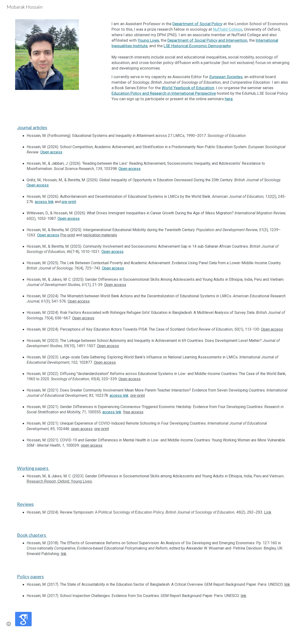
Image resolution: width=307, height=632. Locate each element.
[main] (201, 64)
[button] (8, 623)
